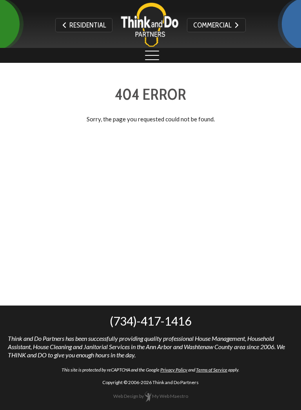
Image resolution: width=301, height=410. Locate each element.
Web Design (125, 396)
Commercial (213, 25)
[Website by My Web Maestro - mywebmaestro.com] (148, 396)
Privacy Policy (173, 370)
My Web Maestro (170, 396)
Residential (86, 25)
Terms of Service (211, 370)
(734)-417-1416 (150, 321)
